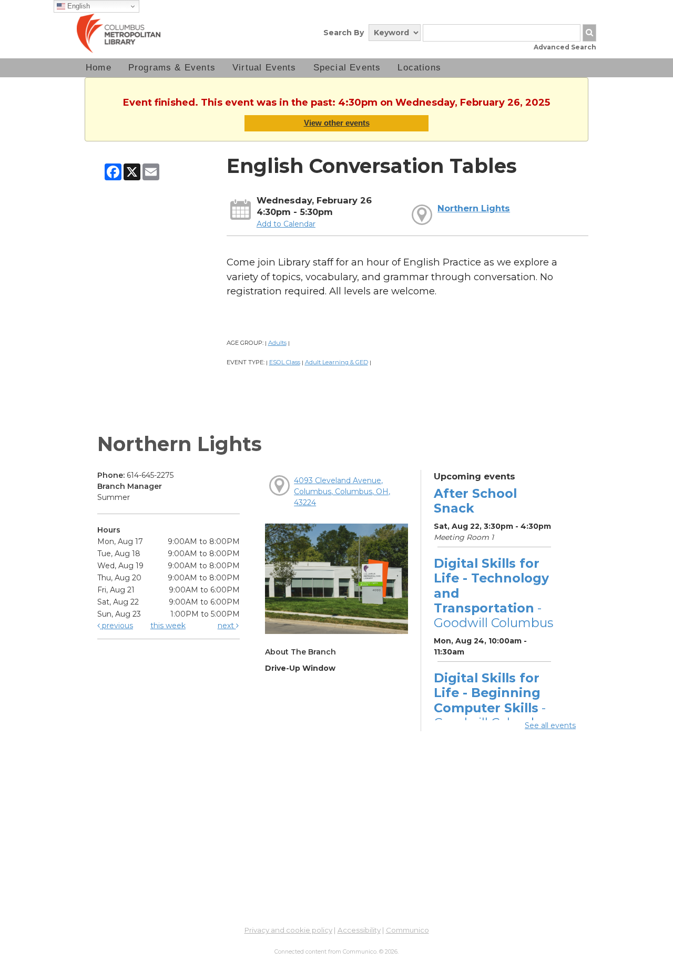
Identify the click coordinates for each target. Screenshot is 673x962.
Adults (277, 342)
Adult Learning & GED (336, 362)
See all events (550, 725)
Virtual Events (264, 68)
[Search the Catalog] (589, 33)
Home (98, 68)
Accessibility (359, 930)
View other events (337, 122)
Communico (407, 930)
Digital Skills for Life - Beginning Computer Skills (493, 700)
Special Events (347, 68)
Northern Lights (473, 208)
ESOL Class (284, 362)
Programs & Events (172, 68)
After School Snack (475, 501)
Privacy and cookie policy (288, 930)
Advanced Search (565, 47)
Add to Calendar (286, 224)
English (77, 6)
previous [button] (116, 625)
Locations (419, 68)
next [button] (227, 625)
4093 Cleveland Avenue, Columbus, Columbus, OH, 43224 (342, 491)
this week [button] (168, 625)
